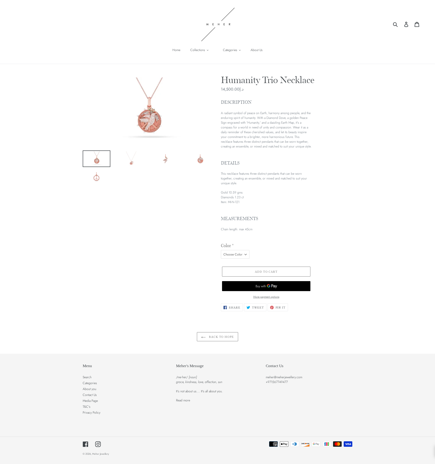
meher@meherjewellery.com (284, 377)
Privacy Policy (91, 412)
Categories (90, 383)
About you (89, 389)
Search (87, 377)
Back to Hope (221, 337)
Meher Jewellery (100, 454)
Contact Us (90, 395)
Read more (183, 400)
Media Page (90, 400)
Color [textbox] (227, 245)
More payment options (266, 297)
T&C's (86, 406)
